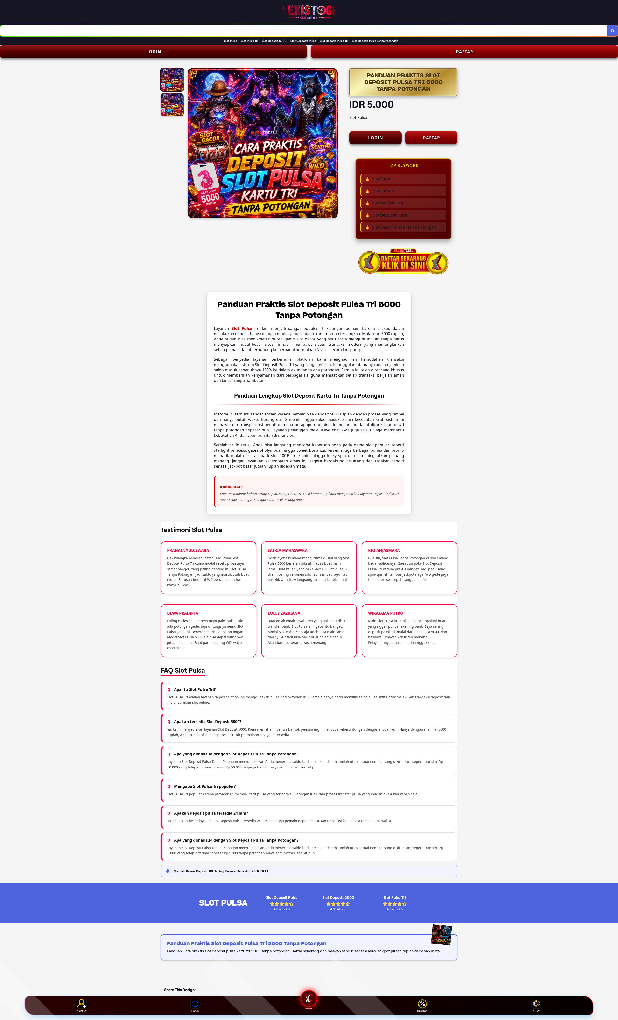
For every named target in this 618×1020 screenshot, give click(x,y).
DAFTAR (464, 52)
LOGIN (153, 52)
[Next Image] (334, 144)
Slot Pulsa (242, 328)
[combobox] (304, 30)
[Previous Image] (191, 144)
